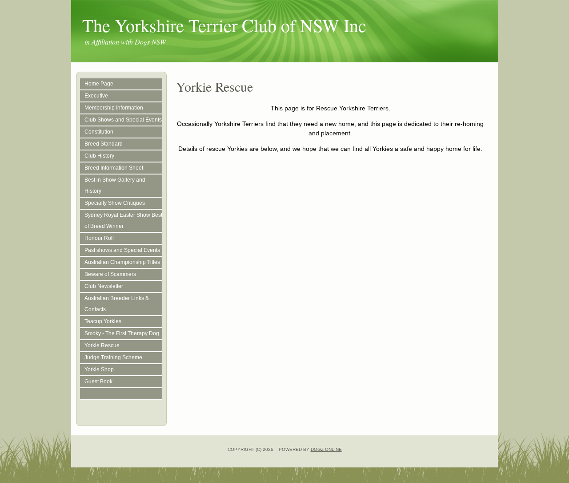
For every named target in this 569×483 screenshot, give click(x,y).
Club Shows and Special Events (123, 120)
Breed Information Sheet (113, 168)
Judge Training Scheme (113, 357)
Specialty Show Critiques (114, 203)
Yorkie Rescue (102, 345)
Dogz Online (326, 449)
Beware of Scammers (110, 274)
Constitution (98, 132)
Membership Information (113, 108)
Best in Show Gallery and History (114, 185)
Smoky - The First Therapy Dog (121, 333)
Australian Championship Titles (122, 262)
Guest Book (98, 381)
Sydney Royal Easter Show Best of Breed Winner (123, 220)
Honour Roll (99, 238)
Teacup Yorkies (102, 321)
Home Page (98, 84)
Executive (96, 96)
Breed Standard (103, 144)
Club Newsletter (103, 286)
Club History (99, 156)
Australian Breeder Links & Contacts (116, 304)
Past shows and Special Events (122, 250)
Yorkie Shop (99, 369)
